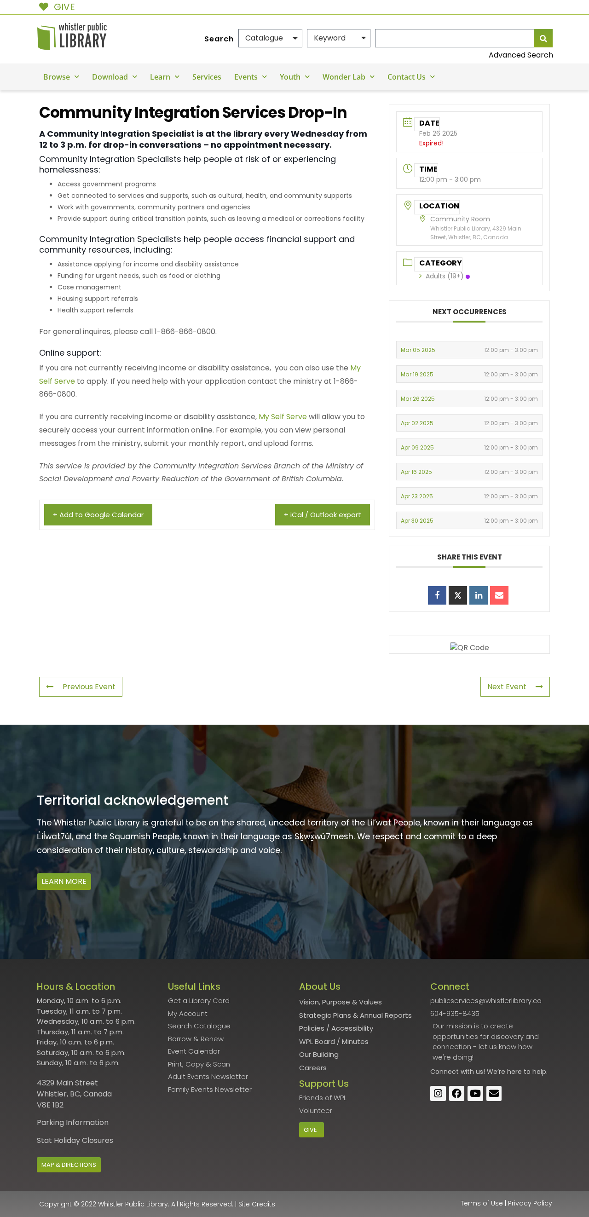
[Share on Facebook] (437, 595)
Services (206, 77)
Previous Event (89, 686)
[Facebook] (457, 1094)
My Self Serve (283, 416)
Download (110, 77)
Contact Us (406, 77)
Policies (311, 1028)
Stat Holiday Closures (75, 1140)
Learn (160, 77)
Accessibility (352, 1028)
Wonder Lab (344, 77)
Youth (290, 77)
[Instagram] (438, 1094)
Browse (56, 77)
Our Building (319, 1054)
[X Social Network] (458, 595)
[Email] (499, 595)
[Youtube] (475, 1094)
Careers (313, 1068)
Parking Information (73, 1122)
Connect (444, 1071)
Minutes (355, 1041)
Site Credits (256, 1204)
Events (246, 77)
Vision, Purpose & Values (340, 1002)
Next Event (506, 686)
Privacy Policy (530, 1203)
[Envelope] (494, 1094)
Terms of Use (482, 1203)
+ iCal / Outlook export (322, 514)
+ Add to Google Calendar (98, 514)
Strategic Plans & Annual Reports (355, 1015)
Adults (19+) (445, 276)
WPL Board (317, 1041)
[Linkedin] (478, 595)
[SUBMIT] (543, 38)
